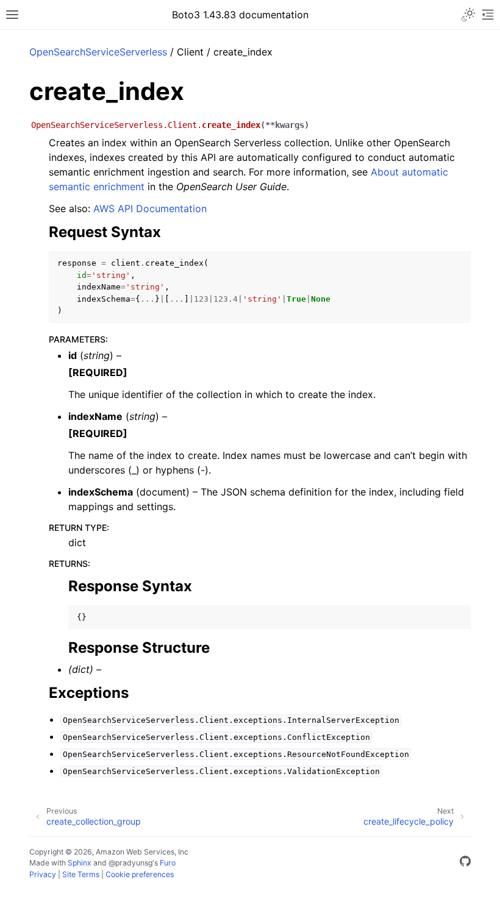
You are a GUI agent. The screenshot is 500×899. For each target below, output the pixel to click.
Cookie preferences (139, 874)
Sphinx (79, 862)
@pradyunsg (130, 862)
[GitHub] (465, 863)
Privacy (42, 874)
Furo (168, 862)
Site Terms (80, 874)
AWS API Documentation (150, 208)
